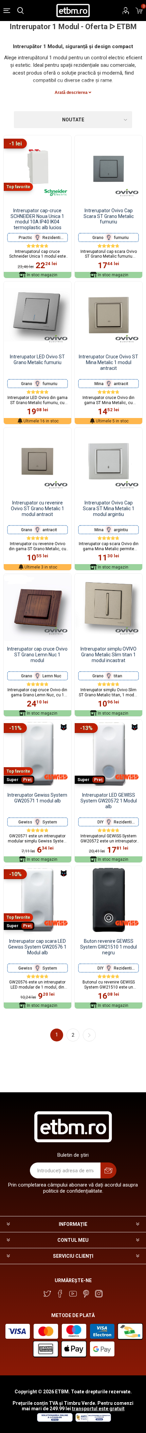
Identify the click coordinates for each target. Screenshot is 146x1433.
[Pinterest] (85, 1293)
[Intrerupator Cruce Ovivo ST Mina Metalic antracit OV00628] (108, 315)
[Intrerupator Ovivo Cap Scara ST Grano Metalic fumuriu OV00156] (108, 169)
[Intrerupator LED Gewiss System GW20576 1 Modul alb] (37, 899)
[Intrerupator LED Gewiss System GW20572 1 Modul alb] (108, 753)
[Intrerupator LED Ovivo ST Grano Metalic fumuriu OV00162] (37, 315)
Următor (89, 1035)
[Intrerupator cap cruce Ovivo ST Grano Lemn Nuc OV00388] (37, 607)
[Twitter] (47, 1293)
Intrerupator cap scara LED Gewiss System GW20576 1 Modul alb (37, 946)
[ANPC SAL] (92, 1420)
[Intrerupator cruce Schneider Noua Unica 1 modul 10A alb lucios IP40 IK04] (37, 169)
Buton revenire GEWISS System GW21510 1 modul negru (108, 946)
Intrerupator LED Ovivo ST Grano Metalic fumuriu (37, 359)
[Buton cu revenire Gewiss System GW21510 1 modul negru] (108, 899)
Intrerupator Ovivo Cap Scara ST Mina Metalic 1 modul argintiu (108, 508)
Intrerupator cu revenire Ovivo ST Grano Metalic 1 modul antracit (37, 508)
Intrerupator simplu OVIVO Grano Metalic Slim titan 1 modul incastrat (108, 654)
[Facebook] (60, 1293)
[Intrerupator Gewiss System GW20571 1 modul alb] (37, 753)
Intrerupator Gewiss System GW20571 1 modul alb (37, 797)
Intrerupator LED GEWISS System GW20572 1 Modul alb (108, 800)
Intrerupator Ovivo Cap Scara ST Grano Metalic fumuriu (109, 216)
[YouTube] (73, 1293)
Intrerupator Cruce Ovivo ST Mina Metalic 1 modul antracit (108, 362)
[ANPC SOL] (54, 1420)
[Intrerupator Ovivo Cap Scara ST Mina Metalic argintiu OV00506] (108, 461)
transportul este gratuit (98, 1408)
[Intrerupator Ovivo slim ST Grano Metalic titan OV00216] (108, 607)
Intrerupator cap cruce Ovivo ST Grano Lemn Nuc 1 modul (37, 654)
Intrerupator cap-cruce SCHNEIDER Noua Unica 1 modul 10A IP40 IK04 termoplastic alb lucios (37, 219)
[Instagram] (98, 1293)
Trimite (108, 1170)
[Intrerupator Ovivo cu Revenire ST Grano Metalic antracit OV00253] (37, 461)
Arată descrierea (72, 92)
